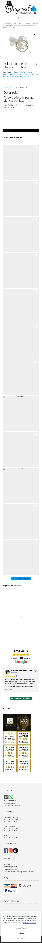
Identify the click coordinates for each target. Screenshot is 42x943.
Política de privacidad (11, 867)
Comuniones (20, 74)
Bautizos (15, 72)
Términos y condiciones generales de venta (19, 872)
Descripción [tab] (8, 87)
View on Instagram (22, 579)
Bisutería (10, 25)
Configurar (21, 938)
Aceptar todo (21, 928)
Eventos (10, 24)
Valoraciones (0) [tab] (22, 87)
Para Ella (28, 74)
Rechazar (21, 933)
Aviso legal (7, 864)
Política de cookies (10, 869)
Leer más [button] (8, 689)
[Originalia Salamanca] (21, 7)
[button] (35, 34)
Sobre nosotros (9, 803)
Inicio (5, 24)
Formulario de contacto (12, 805)
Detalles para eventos (21, 24)
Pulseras (17, 25)
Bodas (32, 24)
